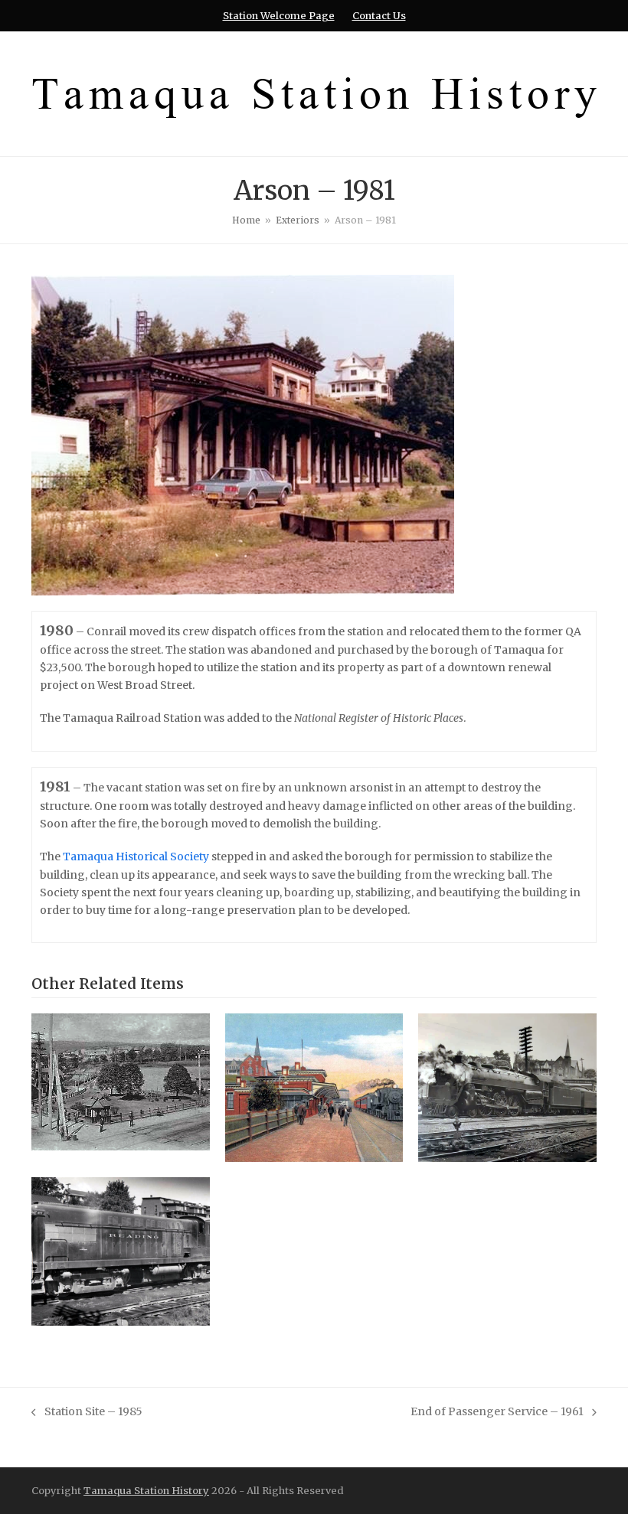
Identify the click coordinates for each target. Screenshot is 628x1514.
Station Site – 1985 (86, 1413)
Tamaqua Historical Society (136, 856)
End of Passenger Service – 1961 (497, 1413)
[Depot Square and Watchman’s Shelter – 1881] (120, 1081)
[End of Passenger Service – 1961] (120, 1251)
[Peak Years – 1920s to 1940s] (507, 1087)
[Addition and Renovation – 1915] (314, 1087)
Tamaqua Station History (146, 1490)
